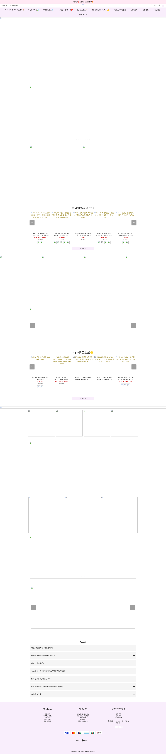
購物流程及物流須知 (83, 714)
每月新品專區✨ (82, 10)
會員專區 (47, 714)
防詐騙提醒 (47, 721)
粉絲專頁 (118, 716)
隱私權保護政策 (83, 721)
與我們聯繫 (118, 718)
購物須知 (82, 15)
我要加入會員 (47, 716)
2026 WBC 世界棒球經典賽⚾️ (14, 10)
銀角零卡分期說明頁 (83, 716)
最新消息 (118, 714)
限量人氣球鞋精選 (120, 10)
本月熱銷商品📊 (33, 10)
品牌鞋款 (146, 10)
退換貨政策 (83, 718)
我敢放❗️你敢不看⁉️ (66, 10)
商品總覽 (157, 10)
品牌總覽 (134, 10)
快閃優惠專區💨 (48, 10)
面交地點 (47, 718)
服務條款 (83, 719)
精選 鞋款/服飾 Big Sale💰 (100, 10)
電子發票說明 (47, 719)
